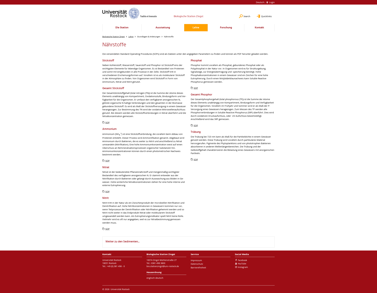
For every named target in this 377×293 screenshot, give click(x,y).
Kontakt (259, 28)
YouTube (242, 263)
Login (271, 2)
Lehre (196, 28)
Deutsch (260, 2)
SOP (107, 122)
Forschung (226, 28)
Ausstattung (163, 28)
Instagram (243, 267)
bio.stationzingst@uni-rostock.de (163, 266)
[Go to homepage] (129, 13)
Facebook (242, 260)
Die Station (121, 28)
